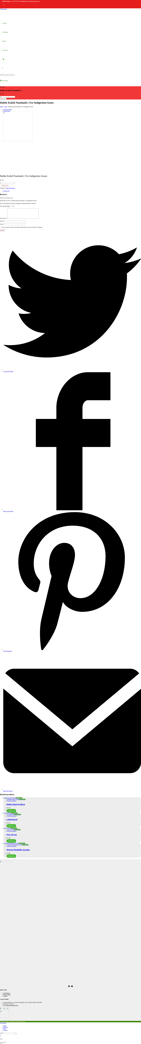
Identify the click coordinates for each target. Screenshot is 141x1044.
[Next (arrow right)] (2, 1043)
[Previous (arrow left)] (0, 1043)
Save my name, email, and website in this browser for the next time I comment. (22, 227)
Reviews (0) (6, 191)
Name (2, 221)
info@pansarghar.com (12, 1005)
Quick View (19, 798)
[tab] (72, 191)
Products (5, 1027)
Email (2, 224)
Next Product (6, 111)
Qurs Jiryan (12, 834)
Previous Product (7, 109)
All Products (6, 993)
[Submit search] (16, 1033)
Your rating (3, 206)
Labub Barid (12, 819)
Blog (4, 1028)
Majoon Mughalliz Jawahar (18, 850)
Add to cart (3, 98)
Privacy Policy (7, 994)
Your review (3, 218)
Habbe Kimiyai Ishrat (16, 804)
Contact (5, 996)
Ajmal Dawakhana (10, 188)
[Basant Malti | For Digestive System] (18, 140)
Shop (5, 106)
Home (1, 106)
